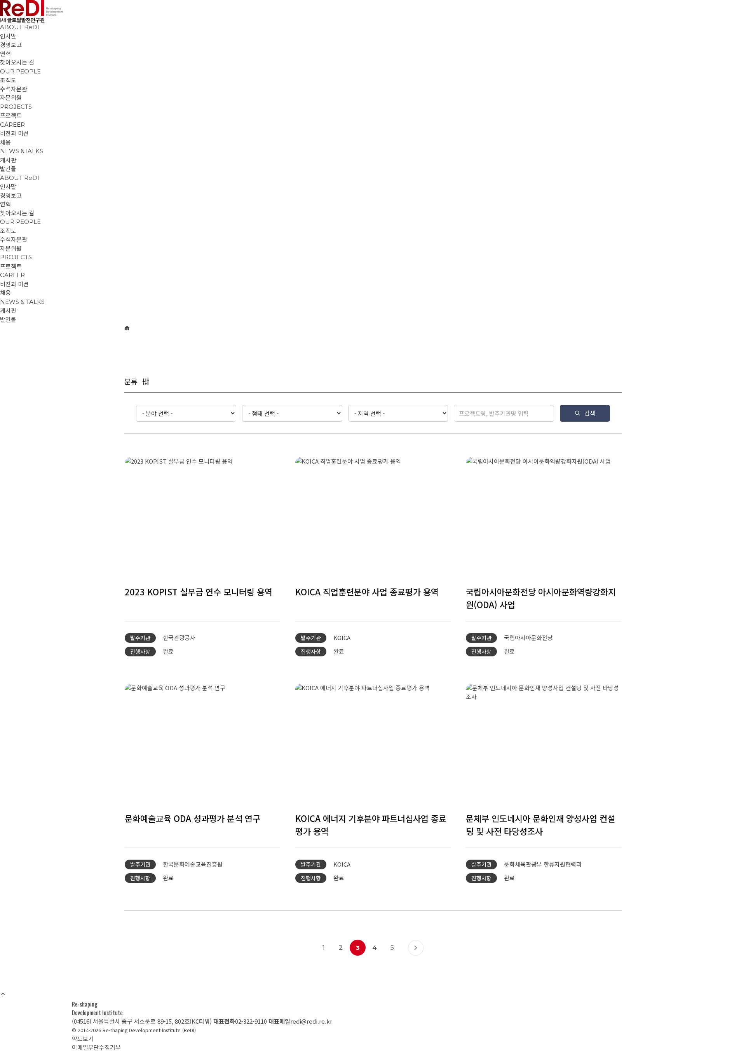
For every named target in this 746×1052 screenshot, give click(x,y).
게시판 (8, 310)
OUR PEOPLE (20, 71)
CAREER (12, 124)
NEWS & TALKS (22, 301)
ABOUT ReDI (19, 27)
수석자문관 (13, 239)
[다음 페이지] (416, 948)
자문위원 (11, 248)
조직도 (8, 231)
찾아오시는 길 (17, 213)
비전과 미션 (14, 284)
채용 (5, 292)
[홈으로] (127, 328)
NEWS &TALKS (21, 151)
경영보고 (11, 195)
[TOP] (3, 995)
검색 (589, 413)
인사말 (8, 186)
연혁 (5, 204)
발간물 (8, 319)
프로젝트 (11, 266)
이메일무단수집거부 (96, 1047)
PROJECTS (16, 106)
